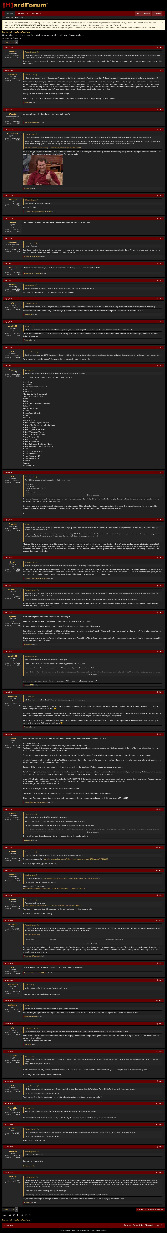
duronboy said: (30, 243)
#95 (161, 520)
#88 (161, 263)
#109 (160, 1001)
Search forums (19, 17)
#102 (160, 809)
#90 (161, 299)
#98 (161, 612)
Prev (6, 42)
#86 (161, 218)
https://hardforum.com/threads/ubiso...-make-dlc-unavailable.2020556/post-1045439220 (55, 889)
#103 (160, 847)
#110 (160, 1024)
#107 (160, 963)
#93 (161, 365)
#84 (161, 129)
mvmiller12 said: (30, 352)
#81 (161, 47)
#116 (160, 1172)
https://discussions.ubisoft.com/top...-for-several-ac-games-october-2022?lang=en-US (53, 148)
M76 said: (28, 326)
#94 (161, 472)
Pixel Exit (70, 1230)
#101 (160, 734)
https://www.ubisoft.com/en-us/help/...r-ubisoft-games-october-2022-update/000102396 (76, 859)
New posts (21, 13)
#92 (161, 347)
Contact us (127, 1225)
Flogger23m (8, 38)
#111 (160, 1051)
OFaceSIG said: (30, 200)
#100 (160, 692)
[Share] (157, 47)
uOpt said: (28, 985)
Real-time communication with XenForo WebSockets (90, 1230)
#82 (161, 70)
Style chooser (9, 1225)
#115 (160, 1147)
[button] (27, 13)
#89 (161, 280)
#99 (161, 652)
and (31, 122)
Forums (10, 13)
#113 (160, 1103)
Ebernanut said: (30, 1177)
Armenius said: (30, 75)
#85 (161, 195)
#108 (160, 980)
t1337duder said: (30, 1028)
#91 (161, 322)
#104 (160, 870)
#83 (161, 110)
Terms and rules (138, 1225)
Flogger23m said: (30, 52)
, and (37, 211)
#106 (160, 920)
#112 (160, 1081)
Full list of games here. (32, 934)
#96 (161, 558)
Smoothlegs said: (30, 1151)
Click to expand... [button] (93, 495)
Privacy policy (149, 1225)
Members (35, 13)
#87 (161, 238)
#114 (160, 1124)
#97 (161, 585)
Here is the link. (29, 1166)
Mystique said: (30, 656)
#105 (160, 895)
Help (157, 1225)
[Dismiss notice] (162, 23)
